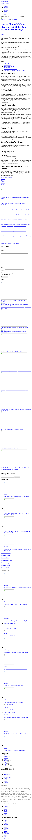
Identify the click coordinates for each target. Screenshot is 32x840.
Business (6, 7)
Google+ (3, 181)
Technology (6, 618)
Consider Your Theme (9, 66)
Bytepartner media (5, 838)
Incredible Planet (4, 3)
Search (5, 836)
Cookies (5, 831)
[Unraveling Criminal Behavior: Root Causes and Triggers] (14, 388)
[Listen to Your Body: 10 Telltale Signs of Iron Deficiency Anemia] (14, 369)
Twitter (2, 180)
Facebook (3, 179)
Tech (5, 14)
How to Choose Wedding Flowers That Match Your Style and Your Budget (14, 27)
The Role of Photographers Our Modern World (12, 429)
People (5, 11)
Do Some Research (8, 63)
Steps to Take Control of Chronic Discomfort (11, 351)
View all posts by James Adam (8, 243)
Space (5, 764)
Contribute (6, 779)
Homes (5, 8)
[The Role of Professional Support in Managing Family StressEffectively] (14, 299)
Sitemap (5, 781)
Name (2, 264)
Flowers (2, 177)
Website (17, 243)
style (6, 177)
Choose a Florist (7, 67)
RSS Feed (6, 782)
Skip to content (4, 1)
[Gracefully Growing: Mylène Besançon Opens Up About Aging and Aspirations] (14, 407)
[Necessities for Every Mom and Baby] (14, 447)
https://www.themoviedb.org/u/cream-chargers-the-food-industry (16, 236)
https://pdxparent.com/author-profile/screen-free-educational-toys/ (16, 209)
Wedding (10, 177)
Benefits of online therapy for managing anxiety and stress (14, 304)
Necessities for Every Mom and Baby (9, 448)
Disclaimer (6, 775)
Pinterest (3, 183)
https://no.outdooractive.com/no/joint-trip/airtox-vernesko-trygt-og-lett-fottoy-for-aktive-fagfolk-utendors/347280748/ (15, 225)
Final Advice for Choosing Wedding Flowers (14, 70)
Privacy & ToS (7, 777)
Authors (5, 778)
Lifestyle (6, 10)
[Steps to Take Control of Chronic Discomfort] (14, 350)
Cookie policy (7, 774)
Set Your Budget (7, 65)
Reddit (2, 184)
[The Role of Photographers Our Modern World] (14, 428)
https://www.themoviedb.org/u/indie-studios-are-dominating (15, 214)
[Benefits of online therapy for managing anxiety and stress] (3, 303)
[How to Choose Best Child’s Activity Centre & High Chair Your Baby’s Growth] (6, 305)
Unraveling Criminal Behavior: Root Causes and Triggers (14, 390)
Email (2, 267)
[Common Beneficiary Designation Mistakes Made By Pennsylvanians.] (3, 330)
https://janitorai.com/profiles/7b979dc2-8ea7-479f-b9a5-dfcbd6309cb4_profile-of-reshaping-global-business (14, 204)
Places (5, 12)
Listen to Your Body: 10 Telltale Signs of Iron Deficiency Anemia (16, 371)
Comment (3, 252)
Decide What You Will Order (10, 69)
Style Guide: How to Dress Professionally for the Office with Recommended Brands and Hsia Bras (15, 468)
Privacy (5, 835)
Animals (6, 6)
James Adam (15, 19)
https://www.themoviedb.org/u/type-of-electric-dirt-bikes (14, 219)
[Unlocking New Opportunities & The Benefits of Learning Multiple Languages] (14, 326)
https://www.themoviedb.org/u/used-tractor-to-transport (13, 231)
